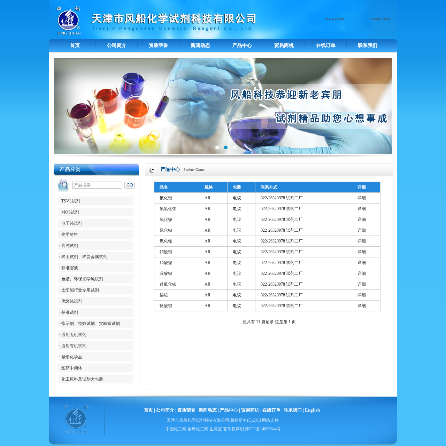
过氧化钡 (168, 284)
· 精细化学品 (70, 357)
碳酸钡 (166, 273)
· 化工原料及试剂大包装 (81, 379)
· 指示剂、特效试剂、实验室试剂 (89, 323)
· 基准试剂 (68, 312)
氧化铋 (166, 219)
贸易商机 (284, 45)
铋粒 (164, 295)
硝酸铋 (166, 262)
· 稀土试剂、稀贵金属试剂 (83, 256)
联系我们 (367, 45)
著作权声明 (233, 429)
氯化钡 (166, 230)
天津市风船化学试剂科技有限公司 (198, 420)
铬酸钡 (166, 305)
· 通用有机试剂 (72, 345)
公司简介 (116, 45)
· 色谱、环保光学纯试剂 (81, 279)
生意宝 (215, 429)
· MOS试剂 (69, 212)
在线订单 (326, 45)
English (312, 410)
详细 (361, 198)
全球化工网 (197, 429)
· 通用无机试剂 (72, 334)
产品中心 (242, 45)
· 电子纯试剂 (70, 223)
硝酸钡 (166, 251)
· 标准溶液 (68, 267)
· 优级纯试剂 (70, 301)
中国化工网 (176, 429)
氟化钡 (166, 198)
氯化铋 (166, 241)
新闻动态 (200, 45)
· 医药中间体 (70, 368)
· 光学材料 (68, 234)
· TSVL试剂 (69, 201)
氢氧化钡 (168, 208)
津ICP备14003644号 (263, 429)
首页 (75, 45)
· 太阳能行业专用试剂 (79, 290)
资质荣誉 (158, 45)
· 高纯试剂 (68, 245)
